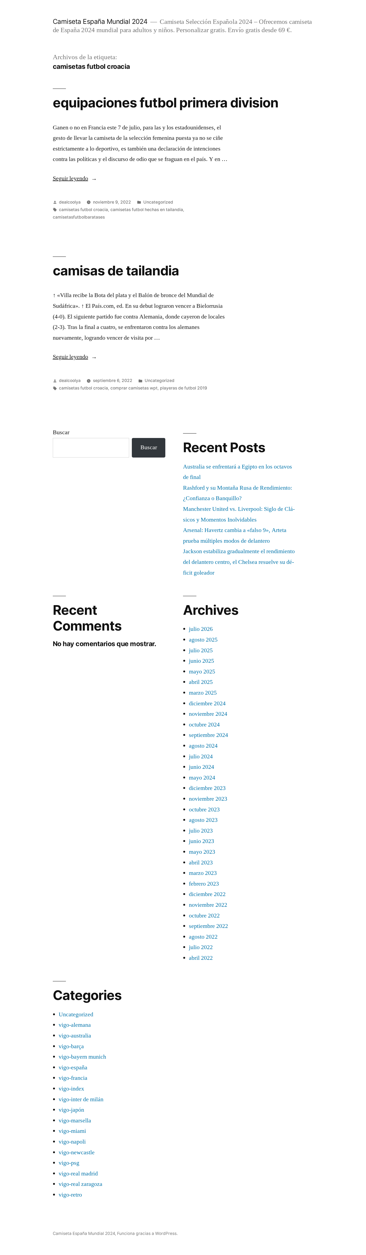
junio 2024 (201, 767)
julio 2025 (201, 650)
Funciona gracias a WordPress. (147, 1233)
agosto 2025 (203, 639)
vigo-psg (69, 1163)
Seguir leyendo (75, 178)
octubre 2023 (204, 809)
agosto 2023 (203, 820)
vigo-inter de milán (81, 1099)
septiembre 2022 (208, 926)
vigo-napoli (72, 1141)
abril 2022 (201, 958)
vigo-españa (73, 1067)
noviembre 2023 (208, 799)
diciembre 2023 (207, 788)
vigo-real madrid (78, 1173)
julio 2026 (201, 629)
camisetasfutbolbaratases (79, 217)
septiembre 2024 (208, 735)
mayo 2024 (202, 777)
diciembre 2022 (207, 894)
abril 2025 (201, 682)
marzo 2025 (203, 692)
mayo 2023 (202, 852)
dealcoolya (70, 202)
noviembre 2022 (208, 905)
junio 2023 (201, 841)
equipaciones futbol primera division (165, 103)
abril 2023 (201, 862)
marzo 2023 (203, 873)
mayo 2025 (202, 671)
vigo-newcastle (77, 1152)
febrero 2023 (204, 883)
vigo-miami (72, 1131)
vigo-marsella (75, 1120)
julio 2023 (201, 830)
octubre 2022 (204, 915)
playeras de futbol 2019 (183, 388)
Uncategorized (158, 202)
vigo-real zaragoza (80, 1184)
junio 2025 (201, 661)
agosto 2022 (203, 937)
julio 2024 (201, 756)
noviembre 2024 (208, 714)
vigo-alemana (75, 1025)
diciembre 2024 (207, 703)
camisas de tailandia (116, 271)
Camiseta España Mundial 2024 (100, 21)
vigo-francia (73, 1078)
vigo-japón (71, 1110)
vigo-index (71, 1088)
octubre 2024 (204, 724)
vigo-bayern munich (82, 1057)
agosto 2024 (203, 746)
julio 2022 (201, 947)
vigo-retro (70, 1194)
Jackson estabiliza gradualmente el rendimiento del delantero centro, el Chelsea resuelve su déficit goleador (239, 562)
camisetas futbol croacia (83, 209)
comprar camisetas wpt (134, 388)
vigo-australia (75, 1035)
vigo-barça (71, 1046)
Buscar (61, 432)
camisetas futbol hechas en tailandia (146, 209)
